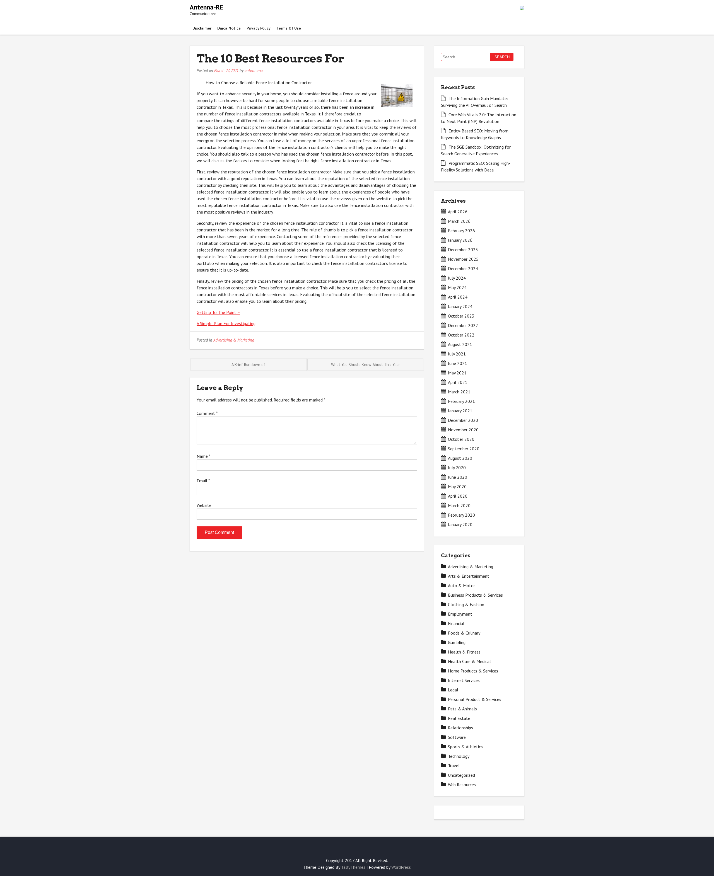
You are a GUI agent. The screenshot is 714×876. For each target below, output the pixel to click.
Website (204, 505)
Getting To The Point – (218, 312)
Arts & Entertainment (468, 576)
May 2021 (457, 373)
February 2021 (461, 401)
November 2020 (463, 429)
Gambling (456, 642)
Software (457, 737)
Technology (458, 756)
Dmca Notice (229, 28)
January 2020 (460, 524)
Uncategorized (461, 775)
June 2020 (457, 477)
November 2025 (463, 259)
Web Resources (462, 784)
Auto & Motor (461, 585)
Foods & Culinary (464, 633)
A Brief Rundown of (248, 364)
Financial (456, 623)
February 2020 (461, 515)
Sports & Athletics (465, 746)
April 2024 (457, 297)
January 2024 (460, 306)
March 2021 (459, 392)
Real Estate (459, 718)
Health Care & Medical (469, 661)
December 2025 (463, 249)
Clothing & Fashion (466, 604)
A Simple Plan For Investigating (226, 323)
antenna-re (254, 70)
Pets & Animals (462, 709)
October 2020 (461, 439)
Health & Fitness (464, 652)
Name (203, 456)
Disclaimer (201, 28)
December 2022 (463, 325)
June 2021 (457, 363)
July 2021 (457, 354)
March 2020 (459, 505)
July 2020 (457, 467)
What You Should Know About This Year (365, 364)
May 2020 (457, 486)
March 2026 (459, 221)
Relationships (460, 727)
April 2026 (457, 211)
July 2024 (457, 278)
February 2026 (461, 230)
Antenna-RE (206, 7)
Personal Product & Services (474, 699)
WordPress (401, 867)
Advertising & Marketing (233, 340)
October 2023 (461, 316)
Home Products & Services (473, 671)
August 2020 (460, 458)
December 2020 (463, 420)
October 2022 (461, 335)
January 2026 (460, 240)
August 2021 (460, 344)
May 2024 (457, 287)
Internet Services (464, 680)
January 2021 (460, 410)
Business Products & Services (475, 595)
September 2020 (463, 448)
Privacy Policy (259, 28)
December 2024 (463, 268)
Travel (454, 765)
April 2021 (457, 382)
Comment (207, 413)
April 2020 (457, 496)
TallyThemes (353, 867)
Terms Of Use (288, 28)
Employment (460, 614)
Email (203, 480)
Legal (453, 690)
